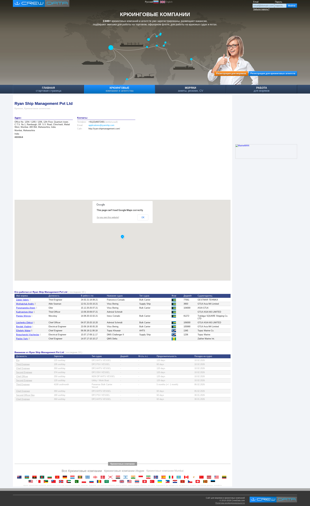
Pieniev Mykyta (23, 316)
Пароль (278, 2)
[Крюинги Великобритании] (123, 481)
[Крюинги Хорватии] (176, 481)
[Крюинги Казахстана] (179, 477)
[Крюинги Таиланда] (138, 481)
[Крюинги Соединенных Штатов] (130, 481)
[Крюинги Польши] (85, 481)
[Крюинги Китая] (202, 477)
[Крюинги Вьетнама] (58, 477)
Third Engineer (23, 364)
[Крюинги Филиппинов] (168, 481)
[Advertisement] (111, 167)
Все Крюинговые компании (82, 471)
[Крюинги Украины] (161, 481)
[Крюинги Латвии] (210, 477)
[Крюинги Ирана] (149, 477)
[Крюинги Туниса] (145, 481)
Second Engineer (24, 372)
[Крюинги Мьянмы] (54, 481)
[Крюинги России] (92, 481)
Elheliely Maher (23, 330)
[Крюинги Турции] (153, 481)
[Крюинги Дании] (104, 477)
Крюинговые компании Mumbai (165, 470)
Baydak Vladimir (23, 326)
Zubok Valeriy (22, 300)
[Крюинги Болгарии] (50, 477)
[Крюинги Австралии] (20, 477)
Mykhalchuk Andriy (25, 304)
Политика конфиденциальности (230, 503)
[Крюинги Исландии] (157, 477)
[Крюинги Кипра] (195, 477)
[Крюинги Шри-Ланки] (206, 481)
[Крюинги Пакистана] (77, 481)
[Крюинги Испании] (164, 477)
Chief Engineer (23, 368)
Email (255, 2)
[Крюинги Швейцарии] (199, 481)
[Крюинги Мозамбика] (47, 481)
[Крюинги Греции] (88, 477)
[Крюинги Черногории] (183, 481)
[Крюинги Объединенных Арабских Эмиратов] (69, 481)
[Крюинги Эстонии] (214, 481)
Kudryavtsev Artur (24, 312)
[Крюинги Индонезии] (142, 477)
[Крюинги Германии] (66, 477)
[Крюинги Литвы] (225, 477)
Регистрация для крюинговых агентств (272, 73)
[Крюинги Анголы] (35, 477)
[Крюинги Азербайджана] (28, 477)
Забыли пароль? (261, 9)
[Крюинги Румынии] (100, 481)
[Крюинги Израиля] (126, 477)
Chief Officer (22, 376)
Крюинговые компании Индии (124, 470)
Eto (17, 360)
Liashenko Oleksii (24, 322)
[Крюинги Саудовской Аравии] (107, 481)
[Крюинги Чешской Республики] (191, 481)
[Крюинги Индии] (134, 477)
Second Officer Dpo (25, 395)
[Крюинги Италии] (172, 477)
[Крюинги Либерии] (217, 477)
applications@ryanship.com (101, 125)
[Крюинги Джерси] (111, 477)
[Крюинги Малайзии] (32, 481)
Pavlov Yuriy (22, 338)
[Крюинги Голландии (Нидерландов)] (73, 477)
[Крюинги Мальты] (39, 481)
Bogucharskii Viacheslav (27, 334)
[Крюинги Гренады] (81, 477)
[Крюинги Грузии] (96, 477)
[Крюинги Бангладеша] (43, 477)
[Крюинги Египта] (119, 477)
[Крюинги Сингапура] (115, 481)
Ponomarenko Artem (25, 308)
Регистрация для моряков (231, 73)
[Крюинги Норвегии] (62, 481)
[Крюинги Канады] (187, 477)
